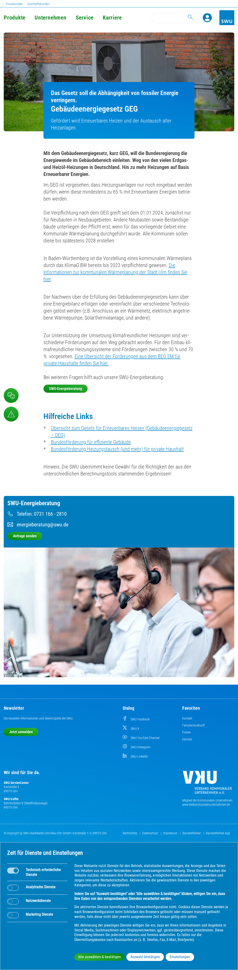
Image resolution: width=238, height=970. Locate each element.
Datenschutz (150, 833)
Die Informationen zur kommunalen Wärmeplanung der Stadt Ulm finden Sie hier (115, 272)
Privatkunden (14, 4)
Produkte (14, 17)
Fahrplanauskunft (193, 725)
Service (84, 17)
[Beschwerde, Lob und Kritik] (11, 395)
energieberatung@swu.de (42, 525)
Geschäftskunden (38, 4)
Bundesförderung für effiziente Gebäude (91, 442)
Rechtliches (130, 833)
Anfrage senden (25, 536)
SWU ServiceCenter (16, 783)
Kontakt (187, 718)
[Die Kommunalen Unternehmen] (207, 784)
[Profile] (207, 17)
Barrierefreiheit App (218, 833)
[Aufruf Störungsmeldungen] (11, 414)
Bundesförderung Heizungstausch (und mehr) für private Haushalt (117, 449)
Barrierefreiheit (192, 833)
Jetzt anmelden (21, 732)
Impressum (170, 833)
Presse (186, 732)
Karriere (112, 17)
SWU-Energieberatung (65, 388)
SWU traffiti (11, 799)
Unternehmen (50, 17)
